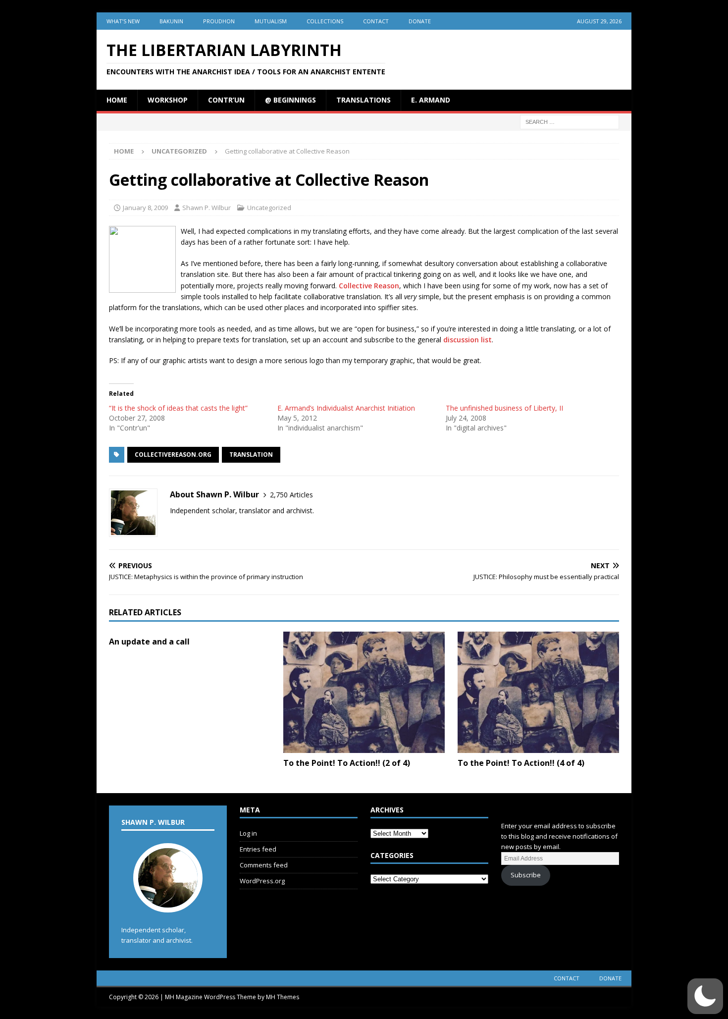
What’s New (123, 21)
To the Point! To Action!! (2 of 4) (346, 762)
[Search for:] (569, 121)
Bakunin (171, 21)
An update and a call (149, 641)
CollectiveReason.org (173, 454)
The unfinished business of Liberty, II (504, 408)
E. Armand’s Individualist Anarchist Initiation (346, 408)
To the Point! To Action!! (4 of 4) (521, 762)
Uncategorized (269, 207)
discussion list (467, 339)
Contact (376, 21)
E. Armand (430, 100)
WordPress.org (262, 880)
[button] (705, 996)
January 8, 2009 (145, 207)
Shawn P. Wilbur (206, 207)
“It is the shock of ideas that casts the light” (178, 408)
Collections (325, 21)
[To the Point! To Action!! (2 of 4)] (364, 692)
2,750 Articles (291, 494)
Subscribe (526, 874)
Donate (420, 21)
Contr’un (226, 100)
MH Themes (282, 997)
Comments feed (264, 864)
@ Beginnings (290, 100)
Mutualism (271, 21)
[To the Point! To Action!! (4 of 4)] (538, 692)
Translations (363, 100)
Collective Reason (369, 285)
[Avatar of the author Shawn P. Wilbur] (168, 902)
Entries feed (258, 849)
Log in (248, 833)
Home (116, 100)
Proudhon (219, 21)
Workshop (168, 100)
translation (251, 454)
